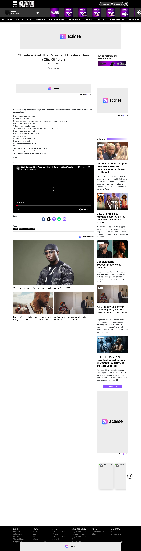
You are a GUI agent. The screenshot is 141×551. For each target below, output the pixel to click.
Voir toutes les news (112, 386)
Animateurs (17, 534)
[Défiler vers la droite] (129, 476)
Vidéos (89, 19)
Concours (101, 19)
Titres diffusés (116, 19)
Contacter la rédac (40, 541)
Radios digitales (56, 19)
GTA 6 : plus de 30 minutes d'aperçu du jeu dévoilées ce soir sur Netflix (111, 218)
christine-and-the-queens (27, 228)
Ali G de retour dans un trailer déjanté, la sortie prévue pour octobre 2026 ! (112, 311)
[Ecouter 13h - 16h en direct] (112, 63)
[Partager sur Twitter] (48, 220)
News (9, 19)
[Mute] (37, 12)
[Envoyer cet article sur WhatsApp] (58, 220)
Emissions (17, 532)
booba (16, 228)
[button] (106, 476)
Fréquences (133, 19)
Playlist (16, 536)
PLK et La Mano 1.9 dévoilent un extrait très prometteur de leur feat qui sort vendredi (111, 361)
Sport (30, 19)
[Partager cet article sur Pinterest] (53, 220)
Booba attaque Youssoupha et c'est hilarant (109, 264)
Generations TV (75, 19)
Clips (94, 534)
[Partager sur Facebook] (43, 220)
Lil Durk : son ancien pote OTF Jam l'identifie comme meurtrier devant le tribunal (112, 168)
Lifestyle (40, 19)
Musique (19, 19)
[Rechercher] (126, 4)
